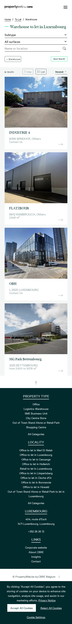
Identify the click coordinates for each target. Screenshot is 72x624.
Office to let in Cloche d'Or (36, 478)
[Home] (19, 7)
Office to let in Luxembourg (36, 455)
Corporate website (36, 547)
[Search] (64, 48)
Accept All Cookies (21, 608)
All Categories (36, 434)
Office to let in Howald (36, 487)
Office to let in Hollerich (36, 464)
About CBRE (36, 552)
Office (36, 404)
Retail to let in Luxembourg (36, 468)
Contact (36, 561)
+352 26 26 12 (36, 531)
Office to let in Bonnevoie (36, 482)
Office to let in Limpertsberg (36, 473)
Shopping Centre (36, 427)
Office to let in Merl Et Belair (36, 450)
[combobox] (32, 48)
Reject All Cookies (51, 608)
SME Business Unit (36, 413)
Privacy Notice (46, 600)
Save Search (59, 58)
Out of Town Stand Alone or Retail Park (36, 422)
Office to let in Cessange (36, 459)
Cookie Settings (36, 617)
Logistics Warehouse (36, 409)
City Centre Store (36, 418)
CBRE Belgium (46, 576)
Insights (36, 556)
